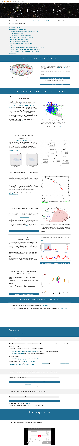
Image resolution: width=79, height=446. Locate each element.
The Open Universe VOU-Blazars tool (16, 33)
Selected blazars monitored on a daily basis (18, 359)
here (22, 120)
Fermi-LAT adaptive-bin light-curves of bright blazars (19, 39)
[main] (39, 10)
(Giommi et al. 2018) (45, 20)
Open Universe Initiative (37, 20)
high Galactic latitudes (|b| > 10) (13, 194)
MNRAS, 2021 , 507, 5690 (24, 217)
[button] (2, 444)
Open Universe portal (14, 150)
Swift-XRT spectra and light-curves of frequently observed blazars (21, 37)
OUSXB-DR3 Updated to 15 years (18, 353)
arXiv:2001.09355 (64, 306)
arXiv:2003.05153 (27, 181)
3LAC (64, 67)
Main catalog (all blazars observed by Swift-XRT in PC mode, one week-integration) (25, 358)
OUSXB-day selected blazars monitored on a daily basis (20, 354)
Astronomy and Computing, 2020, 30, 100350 (24, 140)
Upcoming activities (12, 53)
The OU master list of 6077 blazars (15, 27)
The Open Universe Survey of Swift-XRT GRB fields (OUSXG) (20, 35)
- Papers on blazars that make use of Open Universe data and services (21, 43)
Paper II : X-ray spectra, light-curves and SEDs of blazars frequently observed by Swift (25, 49)
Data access (11, 45)
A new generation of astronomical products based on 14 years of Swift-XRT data (24, 31)
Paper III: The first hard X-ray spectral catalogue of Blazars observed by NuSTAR (24, 51)
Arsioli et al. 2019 (45, 305)
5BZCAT (55, 67)
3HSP (59, 67)
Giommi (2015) (25, 225)
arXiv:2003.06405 (64, 308)
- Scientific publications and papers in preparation (17, 29)
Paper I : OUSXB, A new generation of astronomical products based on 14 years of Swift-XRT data (27, 47)
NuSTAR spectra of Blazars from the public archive (19, 41)
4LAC (69, 72)
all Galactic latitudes (12, 193)
